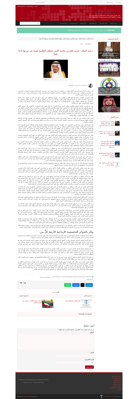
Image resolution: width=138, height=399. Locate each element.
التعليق (92, 332)
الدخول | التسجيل (40, 2)
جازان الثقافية (83, 23)
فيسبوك (76, 285)
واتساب (68, 285)
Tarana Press (26, 396)
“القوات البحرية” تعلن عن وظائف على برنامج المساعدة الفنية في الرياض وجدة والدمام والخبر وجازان (109, 90)
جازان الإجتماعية (103, 23)
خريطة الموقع (110, 2)
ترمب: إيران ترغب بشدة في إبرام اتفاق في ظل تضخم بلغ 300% (87, 30)
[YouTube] (30, 2)
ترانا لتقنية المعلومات (109, 396)
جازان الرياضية (113, 23)
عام (44, 277)
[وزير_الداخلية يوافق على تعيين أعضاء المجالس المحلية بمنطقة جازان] (109, 104)
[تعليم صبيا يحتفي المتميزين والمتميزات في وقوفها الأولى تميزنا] (109, 68)
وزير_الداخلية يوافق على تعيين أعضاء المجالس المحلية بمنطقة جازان (110, 108)
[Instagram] (33, 2)
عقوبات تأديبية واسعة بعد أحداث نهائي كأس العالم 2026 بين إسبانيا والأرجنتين (106, 123)
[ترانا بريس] (101, 396)
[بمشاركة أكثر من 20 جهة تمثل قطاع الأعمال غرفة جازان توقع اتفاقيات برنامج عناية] (109, 50)
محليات (41, 277)
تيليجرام (89, 285)
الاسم (92, 352)
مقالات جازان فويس (115, 387)
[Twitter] (21, 2)
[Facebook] (24, 2)
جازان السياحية (73, 23)
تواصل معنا (118, 2)
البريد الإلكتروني (89, 359)
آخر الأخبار (90, 38)
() (19, 282)
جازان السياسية (63, 23)
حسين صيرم (84, 85)
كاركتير (119, 389)
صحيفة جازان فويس (104, 11)
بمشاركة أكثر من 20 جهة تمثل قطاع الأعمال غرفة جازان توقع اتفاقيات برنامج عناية (109, 55)
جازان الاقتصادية (93, 23)
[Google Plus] (27, 2)
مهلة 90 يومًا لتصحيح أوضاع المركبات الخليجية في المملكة (106, 155)
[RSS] (18, 2)
